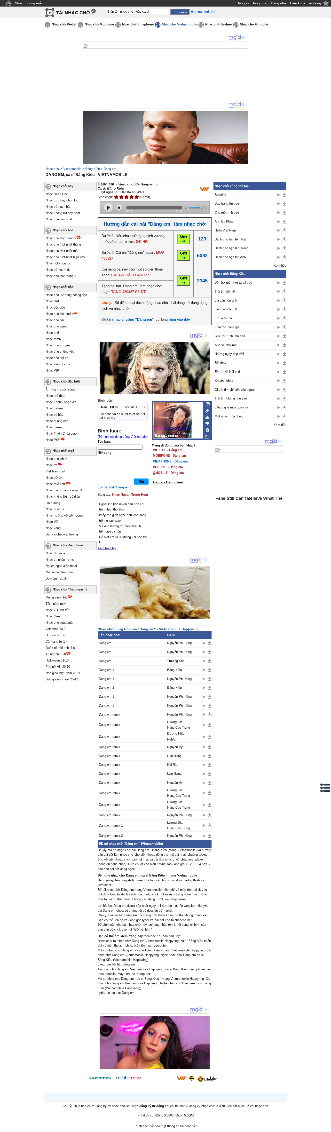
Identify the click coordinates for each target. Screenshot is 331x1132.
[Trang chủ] (8, 3)
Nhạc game (54, 427)
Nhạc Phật (53, 440)
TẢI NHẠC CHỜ (73, 12)
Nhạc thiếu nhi (56, 484)
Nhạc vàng (53, 528)
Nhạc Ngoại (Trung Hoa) (130, 494)
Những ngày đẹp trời (229, 354)
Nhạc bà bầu (54, 414)
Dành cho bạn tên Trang (231, 248)
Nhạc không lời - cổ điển (63, 496)
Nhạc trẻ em (54, 408)
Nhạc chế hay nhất (59, 219)
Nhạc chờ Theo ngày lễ (70, 589)
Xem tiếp (280, 265)
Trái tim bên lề (225, 291)
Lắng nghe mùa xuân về (231, 407)
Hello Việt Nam (225, 230)
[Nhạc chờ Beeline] (191, 1078)
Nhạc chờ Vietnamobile (179, 24)
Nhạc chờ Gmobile (254, 24)
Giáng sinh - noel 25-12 (62, 679)
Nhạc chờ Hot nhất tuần (62, 251)
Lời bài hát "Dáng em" (114, 487)
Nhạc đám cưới (57, 616)
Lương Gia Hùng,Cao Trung (178, 724)
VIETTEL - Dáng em (167, 450)
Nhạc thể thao (55, 396)
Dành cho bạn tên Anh (230, 257)
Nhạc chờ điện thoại (68, 545)
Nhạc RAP (53, 301)
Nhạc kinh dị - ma (58, 364)
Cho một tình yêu (227, 212)
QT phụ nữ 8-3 (56, 635)
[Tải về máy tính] (206, 435)
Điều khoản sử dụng (305, 3)
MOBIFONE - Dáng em (169, 455)
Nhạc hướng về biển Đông (64, 515)
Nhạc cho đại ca (57, 358)
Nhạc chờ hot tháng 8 (61, 276)
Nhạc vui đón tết (57, 610)
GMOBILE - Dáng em (168, 473)
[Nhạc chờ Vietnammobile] (181, 1078)
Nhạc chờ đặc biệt (66, 381)
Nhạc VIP (52, 370)
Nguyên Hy (175, 747)
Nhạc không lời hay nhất (63, 213)
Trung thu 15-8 (56, 654)
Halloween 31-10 (57, 660)
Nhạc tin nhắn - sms (60, 559)
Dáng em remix (109, 714)
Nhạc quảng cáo (57, 421)
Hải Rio (172, 764)
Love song (53, 503)
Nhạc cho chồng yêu (60, 351)
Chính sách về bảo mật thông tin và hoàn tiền (165, 1126)
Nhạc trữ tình (55, 477)
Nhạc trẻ (51, 465)
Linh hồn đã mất (226, 309)
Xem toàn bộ (107, 548)
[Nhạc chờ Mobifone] (129, 1078)
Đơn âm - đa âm (57, 578)
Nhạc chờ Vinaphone (138, 24)
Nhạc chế (52, 333)
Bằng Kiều (92, 169)
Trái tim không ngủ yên (231, 398)
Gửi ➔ (183, 238)
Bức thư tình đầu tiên (230, 336)
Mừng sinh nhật (57, 597)
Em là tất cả (223, 318)
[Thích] (206, 416)
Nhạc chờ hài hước (59, 314)
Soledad (220, 195)
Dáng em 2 (106, 687)
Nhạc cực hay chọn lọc (62, 200)
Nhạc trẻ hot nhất (58, 269)
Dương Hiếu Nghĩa (175, 736)
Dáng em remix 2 (111, 835)
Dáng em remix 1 (111, 815)
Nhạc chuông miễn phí (32, 3)
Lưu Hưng (174, 756)
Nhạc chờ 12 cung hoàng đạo (66, 295)
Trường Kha (175, 661)
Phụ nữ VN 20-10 (58, 667)
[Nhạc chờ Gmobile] (207, 1079)
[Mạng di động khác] (206, 410)
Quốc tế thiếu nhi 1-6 (60, 648)
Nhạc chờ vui (55, 320)
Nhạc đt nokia (55, 553)
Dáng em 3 (106, 696)
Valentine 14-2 (55, 629)
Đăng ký (242, 3)
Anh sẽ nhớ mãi (226, 345)
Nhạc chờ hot (63, 230)
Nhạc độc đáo (55, 307)
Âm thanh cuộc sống (60, 389)
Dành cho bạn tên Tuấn (231, 239)
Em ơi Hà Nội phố (227, 372)
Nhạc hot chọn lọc (58, 263)
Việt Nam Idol (55, 471)
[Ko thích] (206, 423)
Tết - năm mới (56, 604)
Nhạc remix (54, 339)
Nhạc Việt (52, 522)
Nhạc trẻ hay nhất (58, 206)
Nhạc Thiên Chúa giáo (61, 433)
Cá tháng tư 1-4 (57, 641)
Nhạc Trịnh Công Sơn (61, 402)
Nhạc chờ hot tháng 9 (61, 238)
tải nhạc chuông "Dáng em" (130, 319)
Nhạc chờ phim (56, 459)
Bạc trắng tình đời (227, 203)
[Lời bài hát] (206, 429)
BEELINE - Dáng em (168, 467)
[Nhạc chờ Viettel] (100, 1078)
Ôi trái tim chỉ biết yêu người (235, 389)
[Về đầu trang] (326, 1127)
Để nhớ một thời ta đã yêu (233, 282)
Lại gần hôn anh (226, 300)
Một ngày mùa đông (229, 416)
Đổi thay (220, 363)
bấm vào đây (179, 319)
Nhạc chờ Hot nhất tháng (63, 244)
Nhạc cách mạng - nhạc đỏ (64, 490)
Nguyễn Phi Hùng (179, 643)
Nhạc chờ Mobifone (99, 24)
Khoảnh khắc (224, 381)
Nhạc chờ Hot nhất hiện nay (65, 257)
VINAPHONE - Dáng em (170, 461)
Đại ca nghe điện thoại (61, 566)
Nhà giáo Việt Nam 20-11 (63, 673)
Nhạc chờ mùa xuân (60, 622)
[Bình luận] (206, 404)
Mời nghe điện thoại (59, 572)
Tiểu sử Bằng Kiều (167, 482)
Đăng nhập (260, 3)
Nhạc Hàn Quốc (57, 194)
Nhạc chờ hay (63, 186)
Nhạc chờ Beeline (218, 24)
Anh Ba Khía (224, 221)
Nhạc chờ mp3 (63, 451)
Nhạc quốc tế (55, 509)
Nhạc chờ (52, 169)
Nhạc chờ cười (56, 326)
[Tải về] (210, 643)
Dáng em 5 (106, 705)
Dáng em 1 (106, 670)
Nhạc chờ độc (63, 287)
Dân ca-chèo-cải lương (62, 534)
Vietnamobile (72, 169)
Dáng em (110, 169)
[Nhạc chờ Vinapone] (159, 1080)
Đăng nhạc (279, 3)
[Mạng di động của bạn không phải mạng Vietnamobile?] (204, 189)
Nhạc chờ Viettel (64, 24)
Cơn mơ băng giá (227, 327)
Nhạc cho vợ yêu (58, 345)
